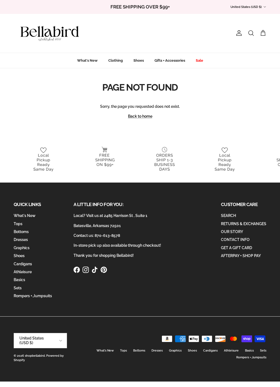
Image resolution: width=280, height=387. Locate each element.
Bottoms (21, 232)
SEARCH (228, 215)
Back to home (140, 116)
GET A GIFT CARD (236, 248)
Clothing (115, 60)
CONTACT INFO (235, 239)
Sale (199, 60)
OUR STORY (232, 232)
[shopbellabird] (50, 33)
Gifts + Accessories (169, 60)
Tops (18, 224)
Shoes (138, 60)
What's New (87, 60)
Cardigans (23, 264)
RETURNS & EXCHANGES (243, 224)
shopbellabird (35, 356)
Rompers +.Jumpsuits (33, 296)
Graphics (22, 248)
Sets (18, 288)
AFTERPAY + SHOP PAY (241, 256)
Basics (19, 280)
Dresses (21, 239)
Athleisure (23, 272)
